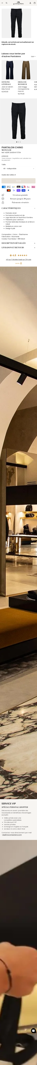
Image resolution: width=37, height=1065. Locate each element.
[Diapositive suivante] (33, 77)
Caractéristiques (11, 208)
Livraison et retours (13, 248)
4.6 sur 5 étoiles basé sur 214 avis (18, 259)
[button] (33, 1030)
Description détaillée (14, 243)
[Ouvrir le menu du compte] (30, 3)
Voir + (33, 56)
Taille (4, 164)
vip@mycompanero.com (12, 835)
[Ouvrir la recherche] (6, 3)
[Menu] (2, 3)
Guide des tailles (8, 175)
